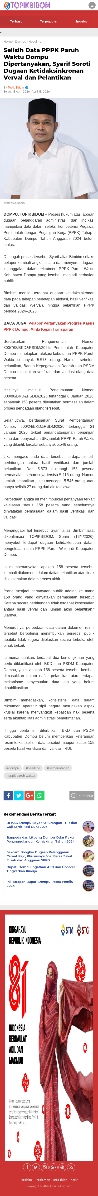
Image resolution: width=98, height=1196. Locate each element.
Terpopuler (49, 21)
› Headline (34, 41)
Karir (74, 1180)
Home (8, 41)
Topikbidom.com (61, 1186)
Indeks (81, 21)
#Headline (33, 768)
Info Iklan (60, 1180)
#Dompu (12, 768)
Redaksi (27, 1180)
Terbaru (16, 21)
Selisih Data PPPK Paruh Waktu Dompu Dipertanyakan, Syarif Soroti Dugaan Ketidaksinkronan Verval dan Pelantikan (47, 64)
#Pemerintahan (58, 768)
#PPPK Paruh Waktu (20, 775)
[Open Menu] (92, 5)
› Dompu (19, 41)
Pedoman (43, 1180)
